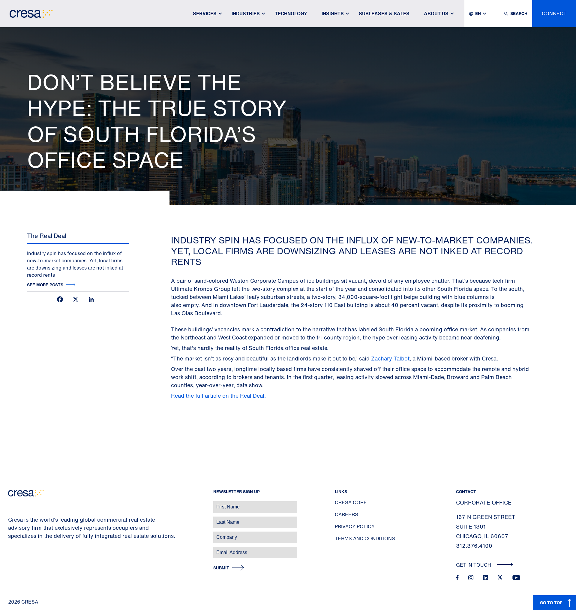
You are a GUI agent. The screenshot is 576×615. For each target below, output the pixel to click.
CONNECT (554, 13)
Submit (221, 568)
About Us (436, 13)
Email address (15, 549)
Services (205, 13)
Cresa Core (351, 502)
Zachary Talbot (390, 358)
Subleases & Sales (384, 13)
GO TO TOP (551, 602)
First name (12, 503)
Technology (291, 13)
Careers (346, 514)
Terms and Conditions (365, 538)
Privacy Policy (355, 526)
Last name (11, 519)
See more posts (45, 285)
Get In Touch (474, 564)
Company (11, 534)
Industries (246, 13)
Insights (333, 13)
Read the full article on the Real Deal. (219, 395)
